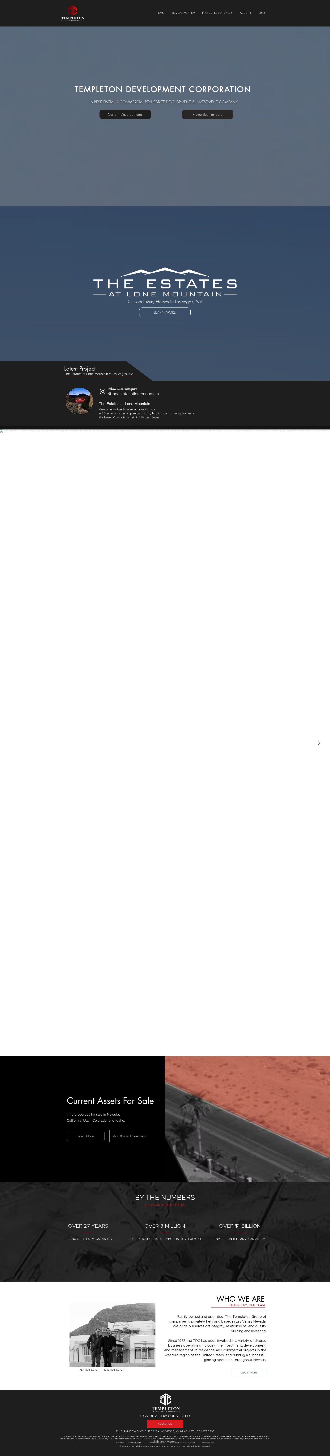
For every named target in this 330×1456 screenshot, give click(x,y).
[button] (245, 13)
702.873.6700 (205, 1431)
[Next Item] (319, 743)
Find (70, 1114)
